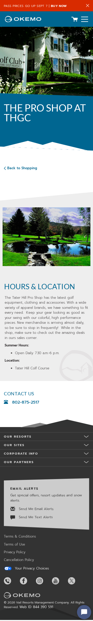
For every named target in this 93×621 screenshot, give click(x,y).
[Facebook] (27, 580)
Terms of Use (14, 544)
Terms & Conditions (20, 536)
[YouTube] (59, 580)
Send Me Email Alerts (35, 508)
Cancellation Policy (19, 559)
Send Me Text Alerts (35, 517)
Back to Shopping (22, 168)
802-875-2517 (25, 402)
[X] (75, 580)
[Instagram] (43, 580)
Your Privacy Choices (31, 568)
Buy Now (59, 6)
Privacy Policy (14, 552)
